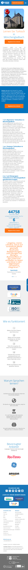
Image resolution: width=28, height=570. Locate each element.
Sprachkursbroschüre (7, 526)
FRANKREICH (17, 529)
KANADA (17, 519)
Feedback (5, 524)
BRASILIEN (17, 524)
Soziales (5, 519)
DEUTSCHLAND (18, 512)
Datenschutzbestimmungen (9, 529)
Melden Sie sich (5, 90)
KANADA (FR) (21, 519)
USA (16, 517)
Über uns (5, 514)
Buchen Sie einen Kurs (18, 2)
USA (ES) (19, 517)
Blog (4, 517)
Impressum (5, 531)
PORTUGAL (17, 528)
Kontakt (4, 512)
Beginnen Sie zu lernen (14, 41)
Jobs (4, 515)
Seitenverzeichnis (6, 528)
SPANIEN (17, 526)
